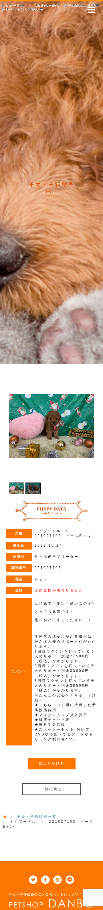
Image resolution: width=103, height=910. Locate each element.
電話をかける (51, 763)
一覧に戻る (51, 789)
